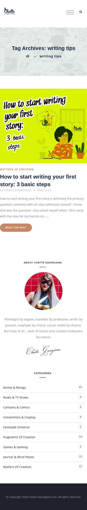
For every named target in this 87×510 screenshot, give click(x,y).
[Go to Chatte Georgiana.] (27, 56)
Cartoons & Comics (16, 407)
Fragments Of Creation (19, 437)
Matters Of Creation (17, 169)
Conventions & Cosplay (19, 417)
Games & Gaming (15, 447)
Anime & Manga (14, 387)
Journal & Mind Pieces (18, 457)
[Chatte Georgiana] (9, 10)
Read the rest (16, 227)
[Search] (81, 12)
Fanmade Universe (16, 427)
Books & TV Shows (16, 397)
